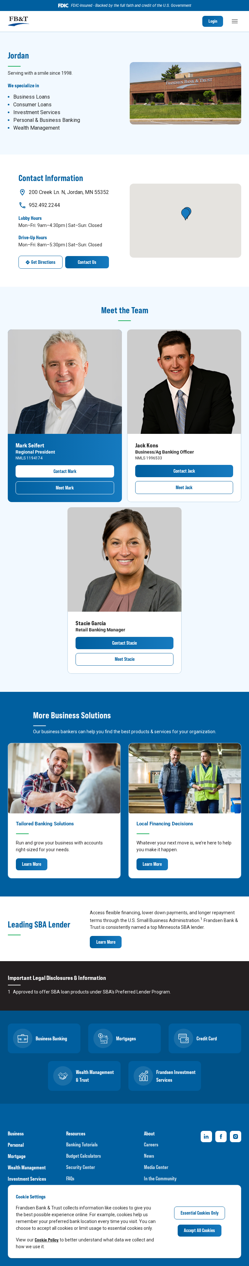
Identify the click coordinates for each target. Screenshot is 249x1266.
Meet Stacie (125, 659)
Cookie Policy (47, 1239)
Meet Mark (65, 487)
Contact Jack (184, 471)
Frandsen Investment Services (176, 1076)
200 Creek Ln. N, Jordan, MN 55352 (69, 192)
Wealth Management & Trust (95, 1076)
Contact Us (87, 262)
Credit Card (206, 1038)
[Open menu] (234, 21)
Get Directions (43, 262)
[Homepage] (18, 21)
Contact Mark (65, 471)
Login (212, 21)
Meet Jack (184, 487)
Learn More (31, 864)
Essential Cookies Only (200, 1213)
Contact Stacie (124, 643)
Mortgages (126, 1038)
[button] (185, 214)
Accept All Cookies (199, 1230)
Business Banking (51, 1038)
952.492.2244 (44, 205)
